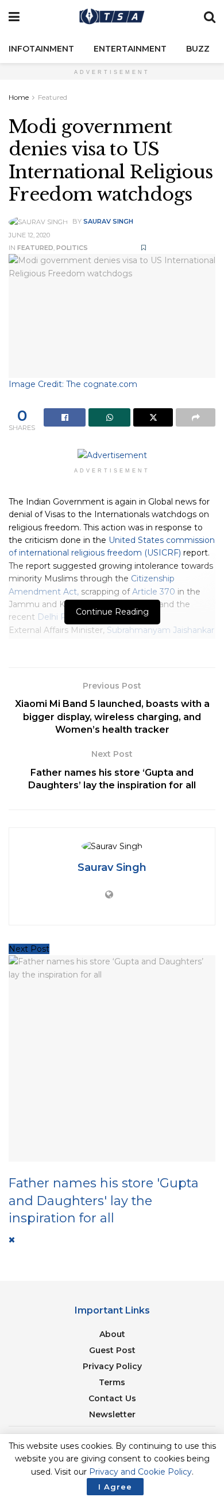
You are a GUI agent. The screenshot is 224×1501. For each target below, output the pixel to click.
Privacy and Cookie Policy (140, 1472)
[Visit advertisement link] (112, 455)
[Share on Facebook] (65, 417)
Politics (72, 248)
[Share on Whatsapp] (109, 417)
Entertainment (130, 49)
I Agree (115, 1486)
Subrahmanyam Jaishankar (160, 630)
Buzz (198, 49)
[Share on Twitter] (153, 417)
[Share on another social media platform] (195, 417)
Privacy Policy (112, 1366)
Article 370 (153, 592)
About (112, 1334)
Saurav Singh (108, 221)
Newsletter (112, 1414)
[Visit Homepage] (112, 17)
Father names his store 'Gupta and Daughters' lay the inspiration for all (104, 1200)
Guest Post (112, 1350)
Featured (52, 97)
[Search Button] (209, 17)
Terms (112, 1382)
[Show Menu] (14, 17)
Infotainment (41, 49)
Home (19, 97)
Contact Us (112, 1398)
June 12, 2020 (29, 235)
